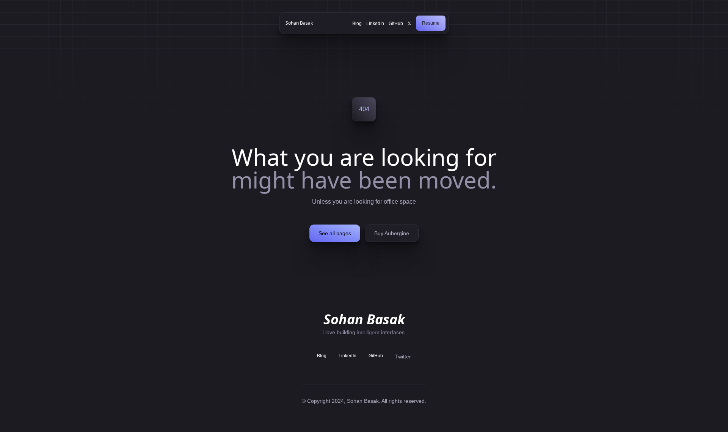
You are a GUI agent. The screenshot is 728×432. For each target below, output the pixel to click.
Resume (430, 23)
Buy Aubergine (391, 233)
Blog (357, 23)
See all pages (334, 233)
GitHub (396, 23)
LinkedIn (375, 23)
